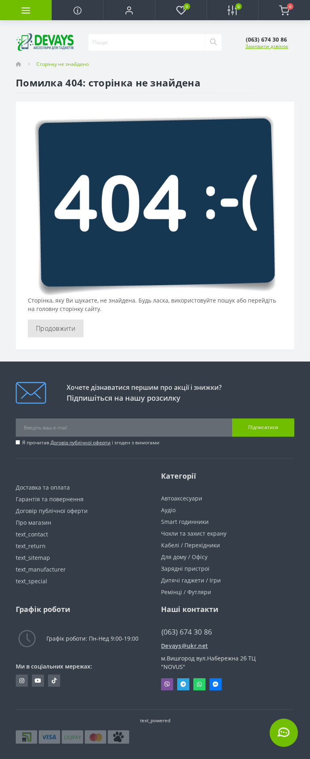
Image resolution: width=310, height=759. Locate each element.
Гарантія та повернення (50, 499)
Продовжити (55, 328)
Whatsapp (199, 684)
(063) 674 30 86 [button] (186, 632)
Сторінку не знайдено (62, 64)
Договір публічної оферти (80, 442)
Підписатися (263, 427)
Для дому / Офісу (184, 557)
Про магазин (33, 522)
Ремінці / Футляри (186, 592)
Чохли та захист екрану (193, 533)
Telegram (183, 684)
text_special (31, 581)
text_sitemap (33, 557)
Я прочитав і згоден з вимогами (90, 442)
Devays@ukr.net (184, 646)
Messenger (215, 684)
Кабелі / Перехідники (190, 545)
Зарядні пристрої (185, 568)
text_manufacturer (41, 569)
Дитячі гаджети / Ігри (191, 580)
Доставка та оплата (43, 487)
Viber (167, 684)
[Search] (213, 42)
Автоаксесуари (181, 498)
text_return (31, 546)
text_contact (32, 534)
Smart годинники (185, 522)
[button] (129, 10)
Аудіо (168, 510)
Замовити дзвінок (266, 46)
